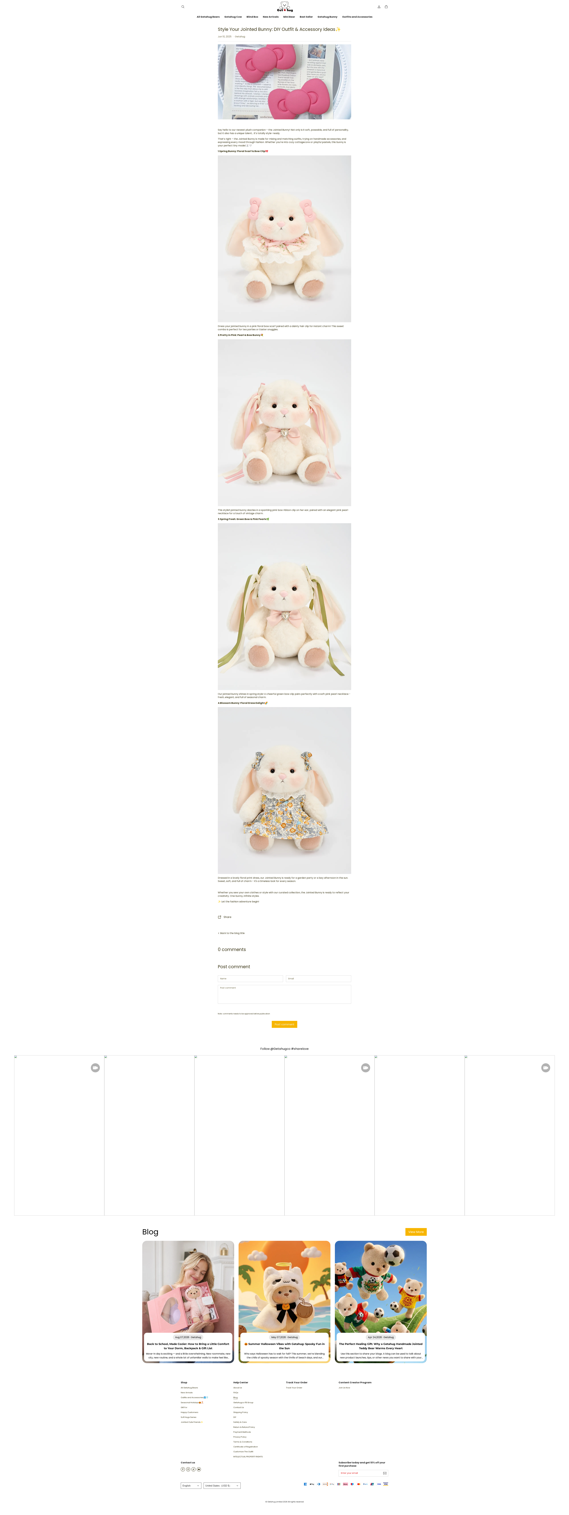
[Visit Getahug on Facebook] (183, 1470)
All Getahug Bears (189, 1387)
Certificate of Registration (245, 1446)
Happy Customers (189, 1412)
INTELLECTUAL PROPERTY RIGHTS (248, 1456)
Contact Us (238, 1407)
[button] (183, 7)
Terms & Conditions (242, 1442)
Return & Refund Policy (244, 1427)
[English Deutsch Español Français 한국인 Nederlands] (191, 1486)
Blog (235, 1397)
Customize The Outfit (243, 1451)
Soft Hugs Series (188, 1417)
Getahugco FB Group (243, 1402)
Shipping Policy (240, 1412)
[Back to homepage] (284, 6)
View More (416, 1232)
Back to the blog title (232, 933)
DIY (234, 1417)
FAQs (235, 1392)
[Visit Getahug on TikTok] (193, 1470)
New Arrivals (187, 1392)
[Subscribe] (385, 1473)
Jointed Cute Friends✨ (192, 1422)
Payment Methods (242, 1432)
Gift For (184, 1407)
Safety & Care (240, 1422)
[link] (208, 17)
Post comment (284, 1024)
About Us (237, 1387)
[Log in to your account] (379, 7)
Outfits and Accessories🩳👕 (194, 1397)
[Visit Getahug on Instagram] (188, 1470)
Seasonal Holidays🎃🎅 (192, 1402)
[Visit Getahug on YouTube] (199, 1470)
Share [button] (227, 917)
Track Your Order (294, 1387)
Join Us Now (344, 1387)
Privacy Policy (239, 1437)
